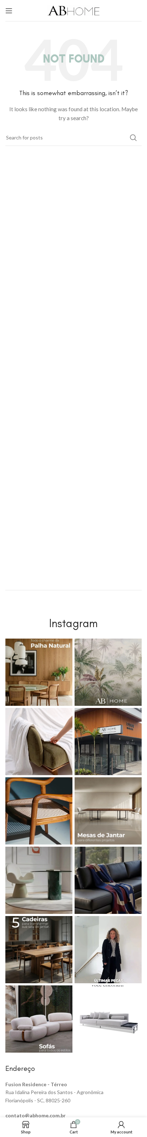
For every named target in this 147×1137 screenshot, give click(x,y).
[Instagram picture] (38, 672)
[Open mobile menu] (9, 11)
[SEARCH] (133, 137)
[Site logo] (73, 10)
